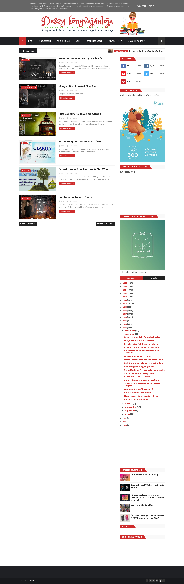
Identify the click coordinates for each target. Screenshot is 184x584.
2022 (125, 297)
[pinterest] (157, 580)
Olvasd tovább (66, 72)
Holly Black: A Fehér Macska (137, 377)
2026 (125, 283)
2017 (125, 314)
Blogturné (25, 115)
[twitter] (153, 580)
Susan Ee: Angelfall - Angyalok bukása (81, 58)
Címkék (154, 278)
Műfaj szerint (116, 41)
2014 (125, 324)
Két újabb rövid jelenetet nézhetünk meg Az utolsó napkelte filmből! (149, 51)
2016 (125, 317)
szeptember (131, 407)
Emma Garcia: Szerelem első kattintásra (143, 359)
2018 (125, 310)
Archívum (131, 278)
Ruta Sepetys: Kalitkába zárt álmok (80, 114)
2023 (125, 293)
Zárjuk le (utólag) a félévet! (142, 505)
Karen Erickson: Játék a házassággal (141, 380)
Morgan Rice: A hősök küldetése (77, 86)
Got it (152, 6)
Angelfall (25, 60)
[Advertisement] (142, 194)
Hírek (30, 41)
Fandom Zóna (63, 41)
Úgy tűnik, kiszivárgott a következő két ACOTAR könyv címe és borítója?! (147, 516)
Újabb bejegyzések (27, 223)
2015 (125, 320)
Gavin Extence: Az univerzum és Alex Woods (85, 169)
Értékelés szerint (95, 41)
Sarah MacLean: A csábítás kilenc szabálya (144, 370)
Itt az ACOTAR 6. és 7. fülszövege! (145, 474)
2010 (125, 425)
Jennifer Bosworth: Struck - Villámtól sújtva (142, 384)
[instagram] (150, 580)
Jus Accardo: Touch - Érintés (76, 197)
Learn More (141, 6)
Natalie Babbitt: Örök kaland (137, 392)
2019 (125, 307)
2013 (125, 327)
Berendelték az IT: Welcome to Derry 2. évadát (147, 486)
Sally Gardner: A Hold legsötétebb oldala (143, 363)
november (130, 334)
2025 (125, 286)
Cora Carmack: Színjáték (136, 399)
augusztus (130, 410)
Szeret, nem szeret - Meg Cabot (139, 373)
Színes (79, 41)
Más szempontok (136, 41)
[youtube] (160, 580)
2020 (125, 303)
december (130, 330)
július (127, 414)
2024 (125, 290)
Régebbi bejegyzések (105, 223)
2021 (125, 300)
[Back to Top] (163, 580)
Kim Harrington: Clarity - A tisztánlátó (81, 141)
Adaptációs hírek (111, 51)
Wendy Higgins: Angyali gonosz (139, 366)
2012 (125, 418)
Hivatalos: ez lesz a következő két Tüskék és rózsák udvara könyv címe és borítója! (147, 497)
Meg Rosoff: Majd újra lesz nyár (139, 389)
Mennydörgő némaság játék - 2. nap (141, 396)
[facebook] (147, 580)
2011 (125, 421)
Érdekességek (45, 41)
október (129, 404)
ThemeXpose (33, 580)
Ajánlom (24, 143)
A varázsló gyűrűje (28, 87)
